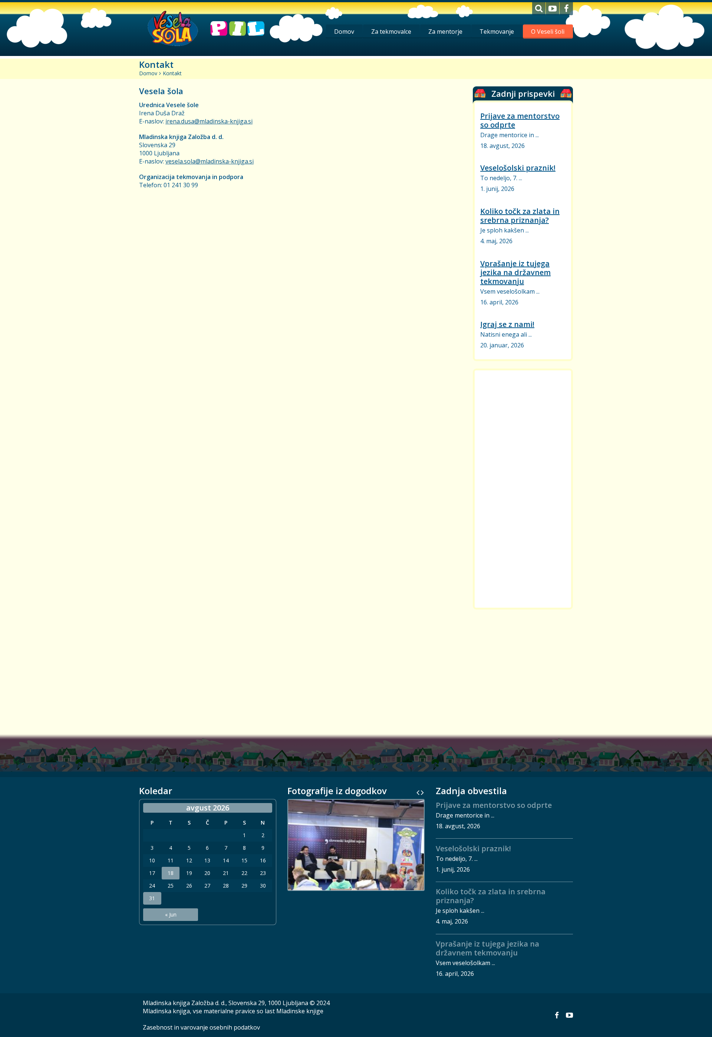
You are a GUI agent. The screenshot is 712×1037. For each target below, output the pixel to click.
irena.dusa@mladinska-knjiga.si (209, 121)
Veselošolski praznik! (518, 168)
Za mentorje (445, 31)
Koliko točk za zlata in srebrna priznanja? (520, 215)
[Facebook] (566, 8)
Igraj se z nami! (507, 324)
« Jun (171, 914)
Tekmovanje (496, 31)
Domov (344, 31)
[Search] (538, 8)
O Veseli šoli (547, 31)
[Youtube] (552, 8)
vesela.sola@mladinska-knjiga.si (209, 161)
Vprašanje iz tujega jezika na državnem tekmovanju (515, 272)
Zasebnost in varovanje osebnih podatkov (201, 1027)
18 (171, 873)
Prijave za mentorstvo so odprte (520, 120)
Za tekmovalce (391, 31)
